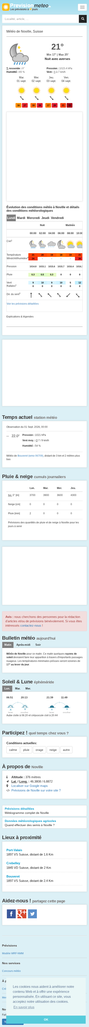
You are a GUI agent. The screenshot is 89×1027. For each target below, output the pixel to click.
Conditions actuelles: (21, 743)
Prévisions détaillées (27, 810)
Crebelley (28, 865)
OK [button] (46, 1019)
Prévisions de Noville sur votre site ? (36, 790)
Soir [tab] (38, 644)
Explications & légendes (20, 316)
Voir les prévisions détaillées (23, 304)
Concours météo (11, 971)
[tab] (11, 217)
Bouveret (29, 878)
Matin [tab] (7, 644)
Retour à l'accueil (26, 7)
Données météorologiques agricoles (30, 823)
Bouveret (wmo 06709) (30, 455)
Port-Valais (29, 852)
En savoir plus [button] (23, 1007)
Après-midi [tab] (23, 644)
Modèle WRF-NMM (13, 953)
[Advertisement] (44, 156)
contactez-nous (30, 625)
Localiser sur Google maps (29, 786)
